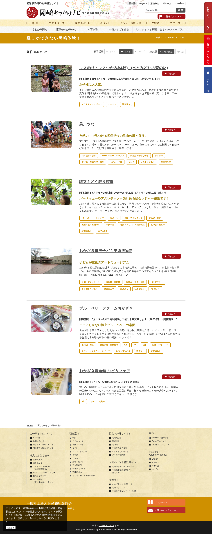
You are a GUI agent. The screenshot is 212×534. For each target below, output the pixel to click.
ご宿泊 (75, 455)
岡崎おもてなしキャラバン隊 (124, 491)
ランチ (131, 162)
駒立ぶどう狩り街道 (96, 181)
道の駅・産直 (155, 218)
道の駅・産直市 (158, 224)
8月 (144, 345)
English (143, 3)
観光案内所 (77, 465)
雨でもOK (102, 231)
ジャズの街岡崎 (118, 455)
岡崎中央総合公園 (119, 448)
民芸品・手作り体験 (139, 155)
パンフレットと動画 (145, 29)
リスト (127, 51)
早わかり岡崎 (39, 29)
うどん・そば (116, 162)
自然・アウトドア (160, 345)
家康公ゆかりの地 (66, 29)
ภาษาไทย (179, 3)
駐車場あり (127, 104)
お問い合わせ (38, 441)
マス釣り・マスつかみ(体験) (123, 68)
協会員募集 (37, 459)
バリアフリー (157, 282)
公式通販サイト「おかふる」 (208, 80)
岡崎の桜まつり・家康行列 (123, 466)
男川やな (87, 124)
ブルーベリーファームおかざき (106, 308)
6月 (125, 345)
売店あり (124, 289)
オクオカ (112, 104)
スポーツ (114, 218)
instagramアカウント (160, 444)
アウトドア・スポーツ (92, 104)
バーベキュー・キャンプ (113, 155)
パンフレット (160, 502)
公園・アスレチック (133, 218)
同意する (11, 528)
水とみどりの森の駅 (120, 451)
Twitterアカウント (159, 441)
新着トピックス (79, 462)
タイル (113, 51)
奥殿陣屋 (116, 441)
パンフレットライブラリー (44, 472)
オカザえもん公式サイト (122, 484)
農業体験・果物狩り (91, 224)
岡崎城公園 (116, 438)
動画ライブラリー (40, 476)
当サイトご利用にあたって (44, 444)
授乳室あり (109, 289)
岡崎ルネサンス (118, 487)
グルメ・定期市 (98, 401)
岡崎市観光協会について (43, 448)
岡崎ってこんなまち (208, 52)
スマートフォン (106, 525)
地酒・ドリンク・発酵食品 (132, 224)
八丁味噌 (93, 29)
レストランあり (148, 162)
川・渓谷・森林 (89, 155)
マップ (141, 51)
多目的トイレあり (90, 289)
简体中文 (166, 3)
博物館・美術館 (113, 282)
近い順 (180, 51)
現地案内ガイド (79, 468)
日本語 (132, 3)
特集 (74, 438)
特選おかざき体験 (119, 29)
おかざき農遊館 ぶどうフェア (104, 371)
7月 (135, 345)
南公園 (115, 444)
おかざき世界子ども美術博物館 (105, 251)
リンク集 (36, 438)
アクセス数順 (166, 51)
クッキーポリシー (34, 518)
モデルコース (78, 441)
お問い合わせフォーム (165, 510)
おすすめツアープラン (172, 29)
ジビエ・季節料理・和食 (93, 162)
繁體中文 (154, 3)
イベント (76, 448)
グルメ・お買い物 (79, 451)
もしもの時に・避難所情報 (83, 475)
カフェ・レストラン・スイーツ (96, 351)
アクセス (76, 458)
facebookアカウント (160, 438)
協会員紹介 (37, 463)
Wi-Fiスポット (78, 472)
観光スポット (78, 444)
